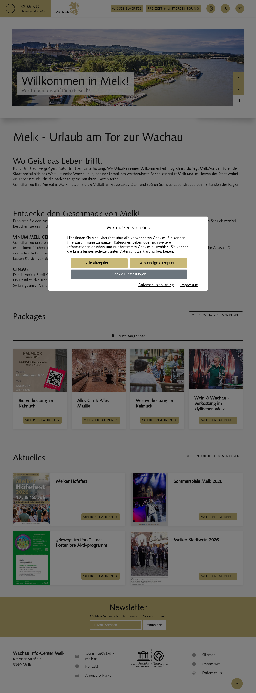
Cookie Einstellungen (129, 274)
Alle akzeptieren (99, 263)
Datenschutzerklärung (137, 251)
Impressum (189, 285)
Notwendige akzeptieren (159, 263)
